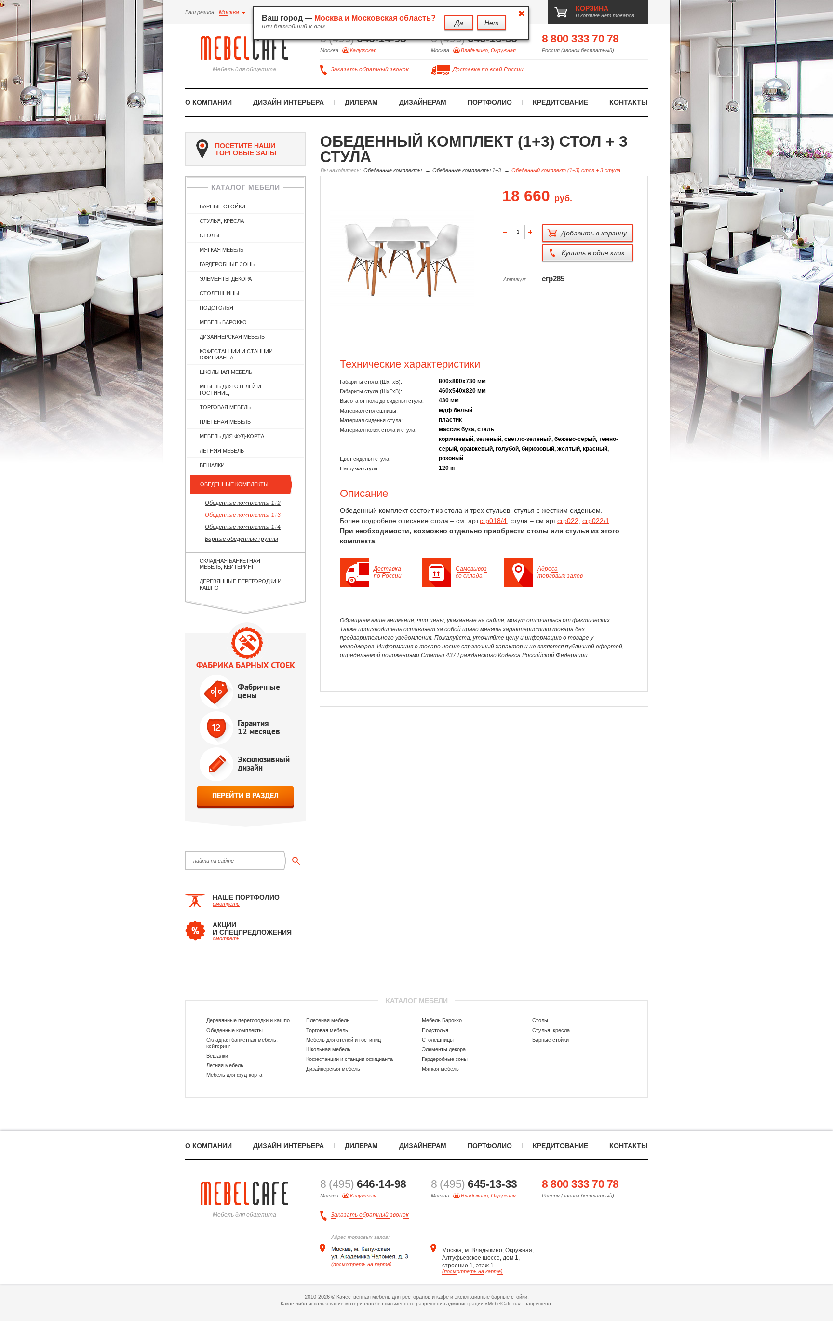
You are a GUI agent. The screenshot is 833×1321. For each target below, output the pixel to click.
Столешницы (219, 293)
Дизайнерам (422, 102)
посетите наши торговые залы (246, 149)
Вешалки (212, 465)
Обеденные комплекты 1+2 (243, 503)
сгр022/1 (595, 520)
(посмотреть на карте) (361, 1264)
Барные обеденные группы (241, 539)
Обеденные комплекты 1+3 (243, 515)
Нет (491, 23)
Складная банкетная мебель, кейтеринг (230, 564)
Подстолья (216, 308)
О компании (208, 102)
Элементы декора (226, 279)
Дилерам (361, 102)
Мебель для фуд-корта (232, 436)
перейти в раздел (245, 795)
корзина (592, 8)
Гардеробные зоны (228, 264)
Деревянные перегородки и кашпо (241, 584)
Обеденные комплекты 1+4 (243, 527)
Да (459, 23)
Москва (229, 12)
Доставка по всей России (488, 69)
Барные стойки (222, 206)
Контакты (628, 102)
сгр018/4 (493, 520)
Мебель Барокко (223, 322)
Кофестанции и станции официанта (236, 354)
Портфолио (490, 102)
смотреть (226, 904)
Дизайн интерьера (288, 102)
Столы (209, 235)
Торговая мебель (225, 407)
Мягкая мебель (221, 250)
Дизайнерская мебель (232, 337)
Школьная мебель (226, 372)
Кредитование (560, 102)
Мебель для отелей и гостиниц (230, 390)
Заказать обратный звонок (370, 69)
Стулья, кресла (222, 221)
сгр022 (567, 520)
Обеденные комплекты (234, 484)
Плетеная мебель (225, 422)
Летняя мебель (222, 451)
